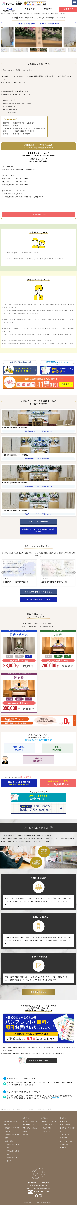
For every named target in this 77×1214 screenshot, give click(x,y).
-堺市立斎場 (9, 1141)
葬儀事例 (63, 1118)
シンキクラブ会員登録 (30, 1121)
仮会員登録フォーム (29, 1124)
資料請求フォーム (66, 1138)
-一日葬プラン (47, 1124)
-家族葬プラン (47, 1128)
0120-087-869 (57, 1098)
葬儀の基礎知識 (65, 1124)
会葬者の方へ (64, 1144)
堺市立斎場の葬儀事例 (38, 521)
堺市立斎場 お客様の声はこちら (38, 592)
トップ (6, 1118)
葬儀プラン (49, 9)
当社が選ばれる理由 (10, 1121)
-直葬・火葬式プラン (49, 1121)
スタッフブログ (65, 1134)
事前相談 (25, 1134)
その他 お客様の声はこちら (38, 599)
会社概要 (63, 1148)
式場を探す (30, 9)
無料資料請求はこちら (38, 1060)
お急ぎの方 (69, 9)
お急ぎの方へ (27, 1118)
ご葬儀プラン (45, 1118)
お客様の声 (63, 1121)
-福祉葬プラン (47, 1131)
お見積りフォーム (66, 1141)
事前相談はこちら (38, 992)
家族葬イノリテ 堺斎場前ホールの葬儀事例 (38, 530)
